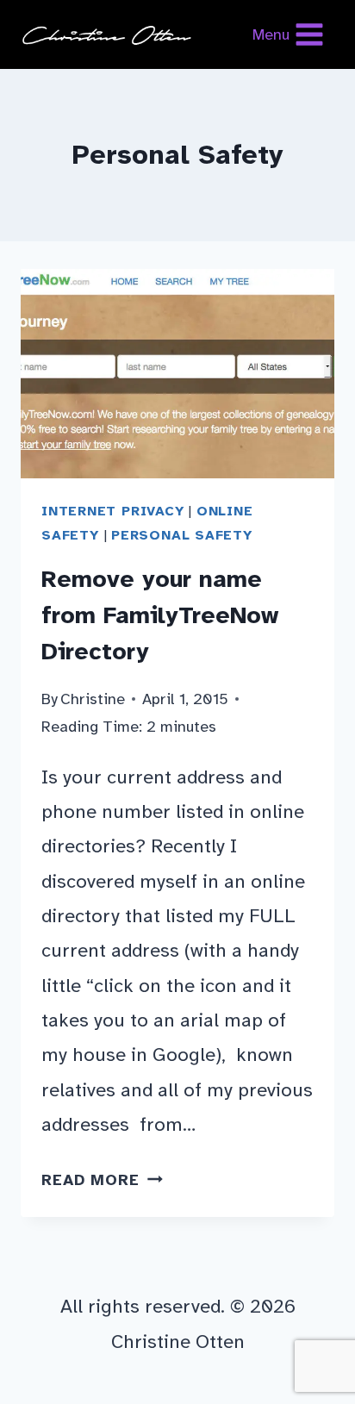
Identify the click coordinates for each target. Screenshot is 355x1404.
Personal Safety (182, 535)
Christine (92, 699)
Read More (102, 1179)
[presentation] (177, 373)
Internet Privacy (113, 511)
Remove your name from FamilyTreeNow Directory (159, 615)
